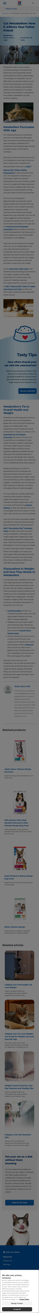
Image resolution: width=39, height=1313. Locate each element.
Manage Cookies (17, 1303)
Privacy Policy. (24, 1299)
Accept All (17, 1309)
